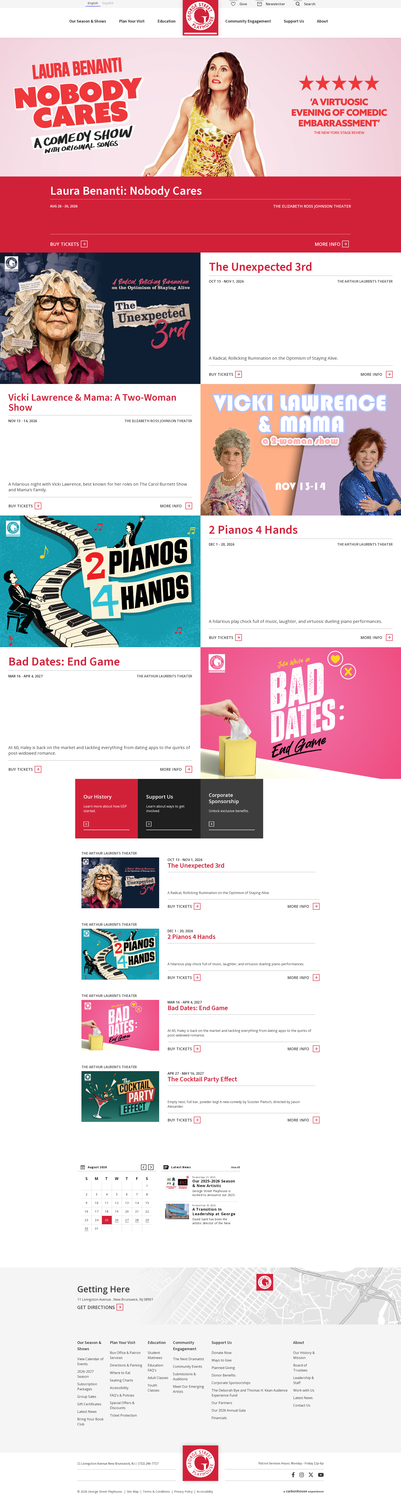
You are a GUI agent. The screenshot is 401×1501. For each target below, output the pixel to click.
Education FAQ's (155, 1368)
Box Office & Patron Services (125, 1355)
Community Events (187, 1366)
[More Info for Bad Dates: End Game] (300, 713)
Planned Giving (223, 1367)
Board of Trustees (300, 1368)
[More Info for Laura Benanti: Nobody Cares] (200, 105)
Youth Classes (153, 1388)
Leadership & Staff (303, 1380)
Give (243, 4)
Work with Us (303, 1390)
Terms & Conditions (156, 1491)
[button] (143, 1167)
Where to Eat (120, 1372)
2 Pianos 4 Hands (253, 530)
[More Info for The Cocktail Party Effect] (120, 1096)
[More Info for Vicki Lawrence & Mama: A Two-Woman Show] (300, 450)
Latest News (87, 1411)
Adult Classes (158, 1377)
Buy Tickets (64, 244)
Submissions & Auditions (184, 1376)
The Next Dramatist (188, 1359)
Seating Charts (121, 1380)
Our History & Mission (304, 1355)
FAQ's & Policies (122, 1395)
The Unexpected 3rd (260, 267)
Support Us (294, 21)
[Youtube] (321, 1474)
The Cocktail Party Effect (202, 1079)
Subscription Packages (87, 1386)
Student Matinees (155, 1355)
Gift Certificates (89, 1404)
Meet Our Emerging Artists (188, 1389)
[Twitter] (310, 1474)
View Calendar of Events (90, 1361)
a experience (303, 1491)
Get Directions (96, 1307)
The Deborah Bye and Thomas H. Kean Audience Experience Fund (250, 1393)
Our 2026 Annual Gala (229, 1410)
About (322, 21)
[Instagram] (301, 1474)
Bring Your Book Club (90, 1421)
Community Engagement (248, 21)
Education (166, 21)
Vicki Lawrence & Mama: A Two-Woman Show (92, 402)
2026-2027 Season (85, 1374)
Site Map (133, 1491)
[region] (117, 1199)
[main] (200, 650)
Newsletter (275, 4)
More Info (327, 244)
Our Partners (222, 1403)
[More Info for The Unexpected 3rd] (100, 318)
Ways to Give (222, 1360)
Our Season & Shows (87, 21)
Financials (219, 1418)
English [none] (93, 3)
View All (235, 1167)
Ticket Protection (123, 1415)
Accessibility (119, 1387)
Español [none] (107, 3)
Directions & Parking (126, 1365)
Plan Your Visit (132, 21)
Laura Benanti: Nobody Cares (126, 192)
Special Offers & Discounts (122, 1405)
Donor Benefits (224, 1375)
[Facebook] (293, 1474)
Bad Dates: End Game (64, 662)
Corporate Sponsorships (231, 1382)
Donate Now (221, 1352)
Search (309, 4)
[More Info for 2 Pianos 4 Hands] (100, 581)
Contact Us (301, 1405)
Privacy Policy (183, 1491)
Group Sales (86, 1396)
